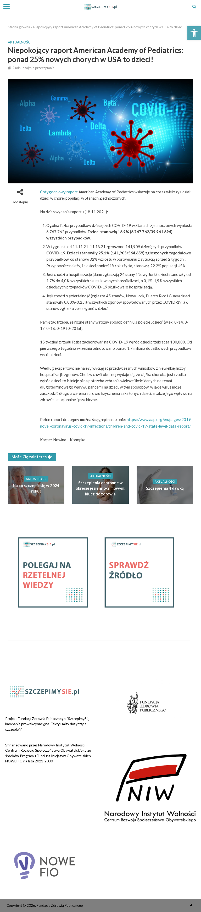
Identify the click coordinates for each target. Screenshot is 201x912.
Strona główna (19, 27)
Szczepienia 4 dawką (165, 488)
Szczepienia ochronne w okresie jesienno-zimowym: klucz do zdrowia (100, 488)
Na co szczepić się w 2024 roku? (36, 488)
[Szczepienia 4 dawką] (165, 484)
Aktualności (19, 42)
